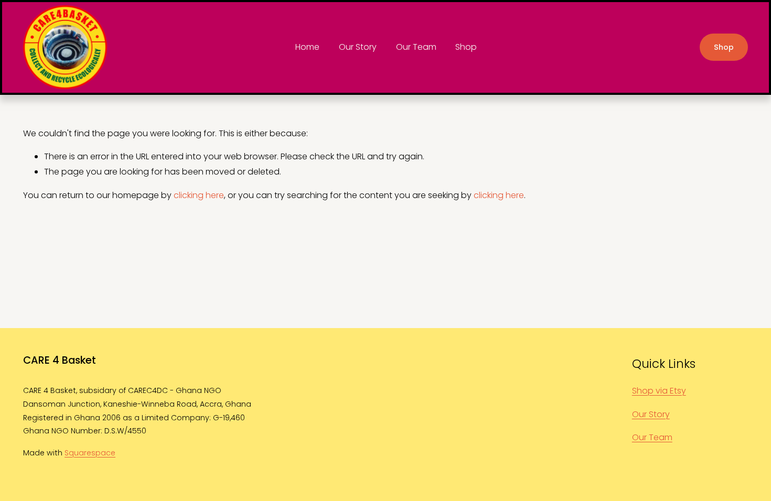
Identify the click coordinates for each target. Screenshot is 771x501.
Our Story (358, 47)
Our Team (416, 47)
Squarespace (90, 453)
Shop (466, 47)
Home (307, 47)
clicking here (199, 195)
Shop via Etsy (659, 391)
